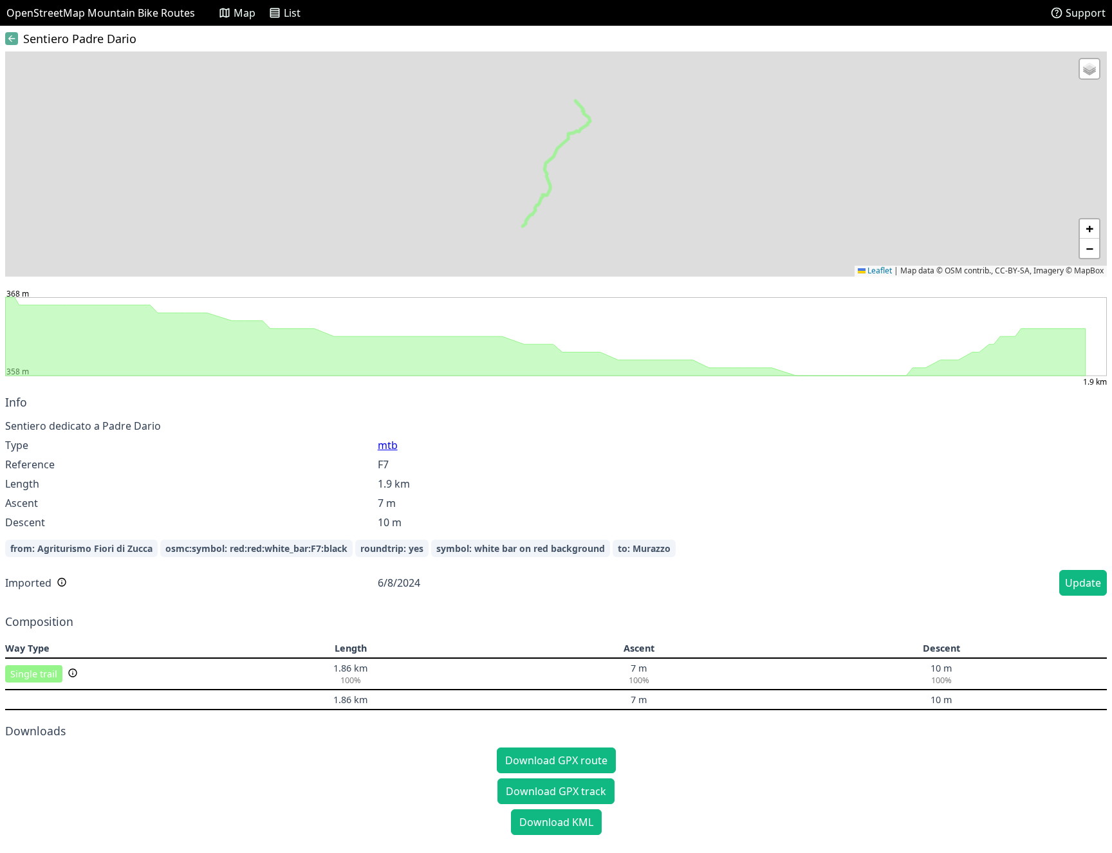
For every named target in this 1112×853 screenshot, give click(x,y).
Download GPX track (556, 791)
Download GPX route (556, 760)
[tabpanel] (556, 497)
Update (1083, 583)
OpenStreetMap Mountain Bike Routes (100, 13)
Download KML (556, 822)
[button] (1089, 68)
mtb (388, 445)
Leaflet (879, 270)
